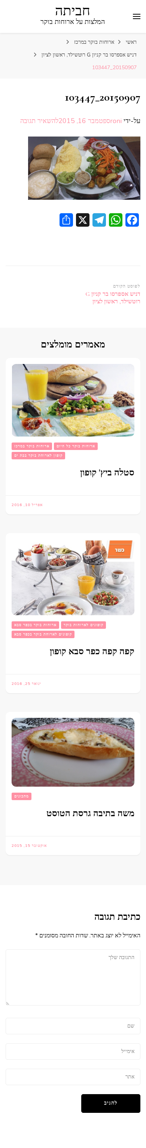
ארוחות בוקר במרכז (94, 42)
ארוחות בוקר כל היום (76, 446)
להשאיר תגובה (39, 120)
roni (116, 120)
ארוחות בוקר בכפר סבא (35, 625)
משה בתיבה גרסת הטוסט (90, 813)
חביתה (72, 11)
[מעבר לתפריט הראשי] (136, 16)
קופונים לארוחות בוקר (83, 625)
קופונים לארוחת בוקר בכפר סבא (43, 634)
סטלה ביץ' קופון (107, 472)
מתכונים (21, 796)
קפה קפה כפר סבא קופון (92, 651)
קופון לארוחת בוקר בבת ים (38, 455)
